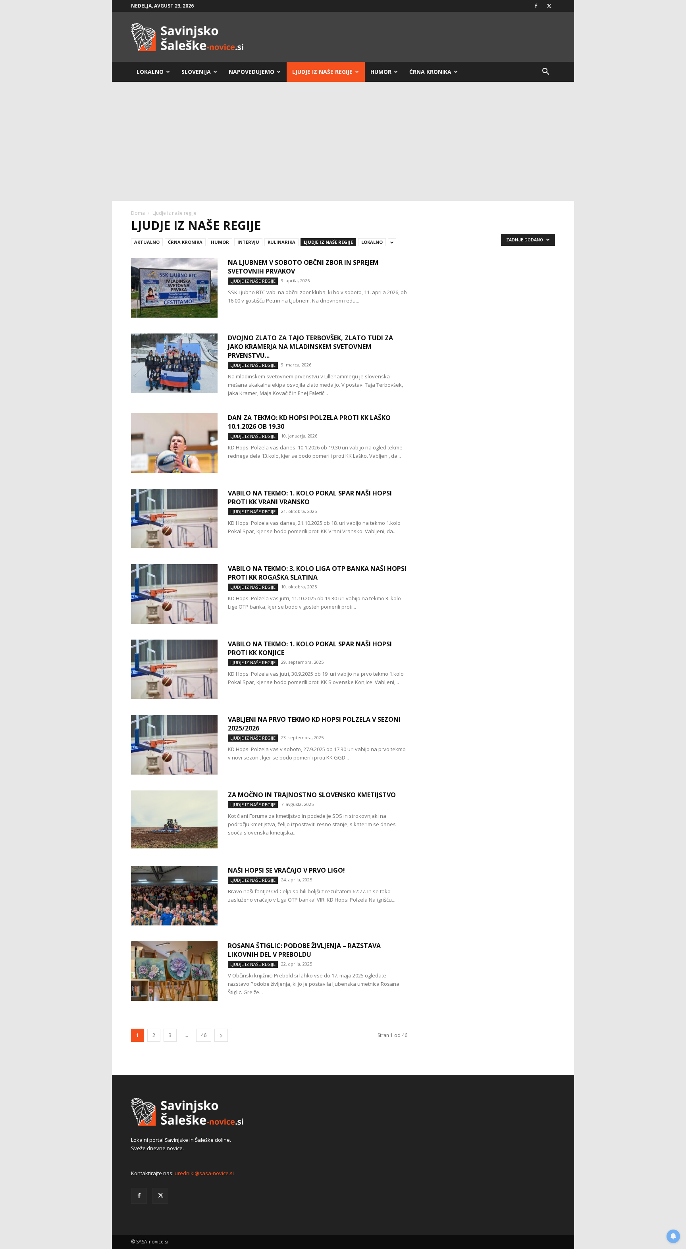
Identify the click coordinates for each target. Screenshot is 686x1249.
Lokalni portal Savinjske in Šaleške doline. (181, 1139)
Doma (138, 213)
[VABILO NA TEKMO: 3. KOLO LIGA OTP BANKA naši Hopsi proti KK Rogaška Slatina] (174, 594)
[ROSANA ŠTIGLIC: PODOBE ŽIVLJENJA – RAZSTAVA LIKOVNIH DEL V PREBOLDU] (174, 971)
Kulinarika (281, 242)
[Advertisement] (343, 141)
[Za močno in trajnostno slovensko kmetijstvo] (174, 819)
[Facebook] (536, 6)
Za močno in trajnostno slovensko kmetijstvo (312, 794)
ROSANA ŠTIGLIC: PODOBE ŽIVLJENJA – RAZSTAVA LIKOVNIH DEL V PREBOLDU (304, 950)
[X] (549, 6)
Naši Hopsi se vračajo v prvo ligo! (286, 870)
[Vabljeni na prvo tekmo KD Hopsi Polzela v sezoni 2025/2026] (174, 745)
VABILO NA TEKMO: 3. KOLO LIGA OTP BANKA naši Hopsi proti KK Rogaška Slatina (317, 573)
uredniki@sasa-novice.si (204, 1173)
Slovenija (196, 71)
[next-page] (221, 1035)
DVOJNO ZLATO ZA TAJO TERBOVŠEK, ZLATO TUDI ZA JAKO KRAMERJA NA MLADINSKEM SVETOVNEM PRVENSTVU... (310, 346)
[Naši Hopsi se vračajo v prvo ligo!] (174, 895)
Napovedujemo (251, 71)
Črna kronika (430, 71)
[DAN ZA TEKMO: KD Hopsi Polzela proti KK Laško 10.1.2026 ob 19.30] (174, 443)
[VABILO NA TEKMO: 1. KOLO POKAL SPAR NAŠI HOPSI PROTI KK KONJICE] (174, 669)
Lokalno (150, 71)
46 (203, 1035)
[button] (545, 72)
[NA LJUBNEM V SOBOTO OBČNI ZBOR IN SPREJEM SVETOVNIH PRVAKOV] (174, 288)
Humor (380, 71)
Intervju (248, 242)
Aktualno (147, 242)
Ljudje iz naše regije (322, 71)
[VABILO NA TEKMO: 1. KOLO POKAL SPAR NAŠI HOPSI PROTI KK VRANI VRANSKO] (174, 518)
